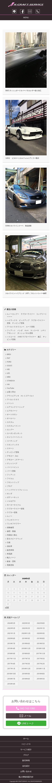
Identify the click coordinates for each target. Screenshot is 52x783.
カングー (10, 429)
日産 (8, 542)
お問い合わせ (26, 771)
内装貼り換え (12, 535)
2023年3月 (26, 623)
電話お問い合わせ (38, 11)
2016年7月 (11, 679)
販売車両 (10, 550)
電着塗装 (10, 565)
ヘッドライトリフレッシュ (17, 490)
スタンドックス (13, 444)
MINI (8, 377)
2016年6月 (26, 679)
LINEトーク (28, 723)
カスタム (10, 422)
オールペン (11, 418)
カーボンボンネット (15, 433)
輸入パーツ (11, 557)
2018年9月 (11, 653)
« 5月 (7, 607)
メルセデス (11, 501)
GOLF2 (9, 365)
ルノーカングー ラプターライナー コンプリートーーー (27, 315)
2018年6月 (26, 653)
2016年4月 (11, 684)
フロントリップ (13, 482)
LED (8, 373)
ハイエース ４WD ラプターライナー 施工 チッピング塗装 (27, 338)
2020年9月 (41, 633)
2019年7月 (11, 643)
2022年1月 (41, 628)
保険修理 (10, 527)
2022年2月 (26, 628)
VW (8, 384)
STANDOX (11, 380)
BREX (9, 354)
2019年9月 (26, 638)
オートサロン (12, 414)
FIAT (8, 358)
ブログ (9, 486)
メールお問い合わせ (30, 11)
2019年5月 (41, 643)
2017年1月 (11, 668)
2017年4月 (11, 663)
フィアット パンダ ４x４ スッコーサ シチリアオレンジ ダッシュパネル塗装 (26, 331)
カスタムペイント (14, 426)
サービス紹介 (26, 749)
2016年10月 (11, 674)
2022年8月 (41, 623)
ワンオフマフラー (14, 523)
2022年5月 (11, 628)
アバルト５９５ (13, 399)
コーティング (12, 441)
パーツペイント (13, 467)
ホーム (26, 738)
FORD (9, 362)
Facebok (22, 11)
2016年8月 (41, 674)
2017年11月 (11, 658)
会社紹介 (26, 766)
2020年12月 (26, 633)
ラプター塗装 (12, 512)
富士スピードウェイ (15, 538)
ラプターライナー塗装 (15, 508)
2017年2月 (41, 663)
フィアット (11, 474)
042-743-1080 (27, 708)
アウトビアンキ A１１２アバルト (20, 396)
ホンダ (9, 493)
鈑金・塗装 (11, 561)
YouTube (10, 388)
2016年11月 (40, 668)
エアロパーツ (12, 410)
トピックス (26, 744)
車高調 (9, 554)
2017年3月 (26, 663)
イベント (10, 403)
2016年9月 (26, 674)
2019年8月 (41, 638)
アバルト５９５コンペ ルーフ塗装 (21, 326)
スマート (10, 448)
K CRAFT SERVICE (26, 4)
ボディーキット (13, 497)
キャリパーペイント (15, 437)
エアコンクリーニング (15, 407)
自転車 (9, 546)
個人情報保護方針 (26, 777)
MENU (26, 17)
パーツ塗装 (11, 471)
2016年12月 (26, 668)
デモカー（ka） (13, 456)
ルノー (9, 516)
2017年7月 (26, 658)
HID (8, 369)
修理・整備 (11, 531)
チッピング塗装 (13, 452)
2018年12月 (26, 648)
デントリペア (12, 463)
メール (27, 715)
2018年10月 (40, 648)
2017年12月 (40, 653)
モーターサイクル (14, 505)
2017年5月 (41, 658)
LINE (14, 11)
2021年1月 (11, 633)
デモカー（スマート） (15, 459)
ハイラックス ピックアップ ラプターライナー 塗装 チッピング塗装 (27, 321)
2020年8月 (11, 638)
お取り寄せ (11, 392)
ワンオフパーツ (13, 520)
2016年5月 (41, 679)
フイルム (10, 478)
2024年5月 (11, 623)
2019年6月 (26, 643)
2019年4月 (11, 648)
